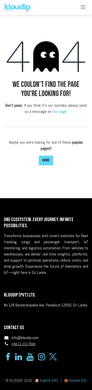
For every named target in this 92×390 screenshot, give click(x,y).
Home (46, 160)
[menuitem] (46, 380)
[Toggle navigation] (83, 7)
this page (59, 111)
